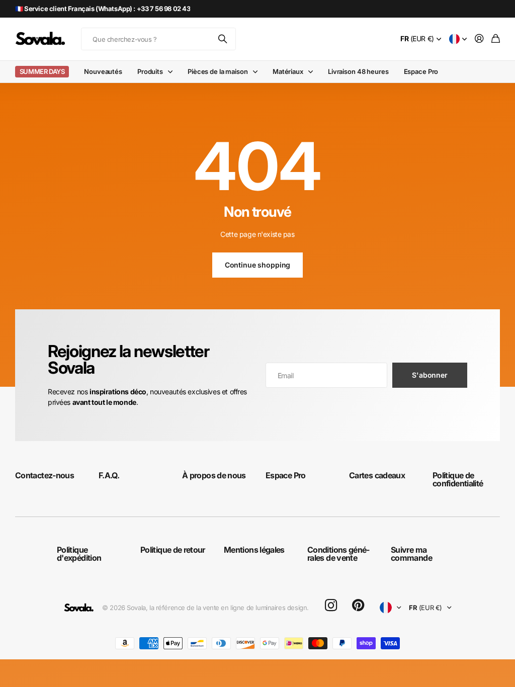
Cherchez (223, 39)
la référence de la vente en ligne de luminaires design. (229, 608)
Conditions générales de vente (338, 554)
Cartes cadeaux (377, 475)
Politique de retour (172, 550)
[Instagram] (331, 605)
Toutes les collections (172, 71)
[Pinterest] (358, 605)
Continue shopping (258, 265)
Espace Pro (421, 71)
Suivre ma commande (411, 554)
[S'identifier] (479, 39)
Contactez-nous (44, 475)
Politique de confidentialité (458, 479)
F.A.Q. (109, 475)
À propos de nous (214, 475)
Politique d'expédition (79, 554)
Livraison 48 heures (358, 71)
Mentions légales (254, 550)
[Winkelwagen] (495, 39)
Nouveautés (103, 71)
